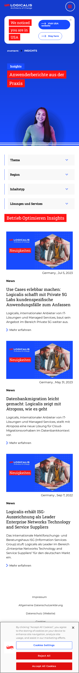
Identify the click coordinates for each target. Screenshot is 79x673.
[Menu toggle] (70, 6)
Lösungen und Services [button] (26, 204)
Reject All (44, 655)
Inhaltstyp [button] (17, 189)
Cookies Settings (44, 645)
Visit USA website (49, 24)
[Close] (73, 628)
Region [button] (15, 174)
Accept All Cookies (44, 666)
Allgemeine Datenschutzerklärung (41, 605)
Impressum (39, 597)
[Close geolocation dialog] (71, 20)
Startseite (13, 51)
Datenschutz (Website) (40, 613)
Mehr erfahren (20, 330)
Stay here (53, 36)
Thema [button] (15, 160)
